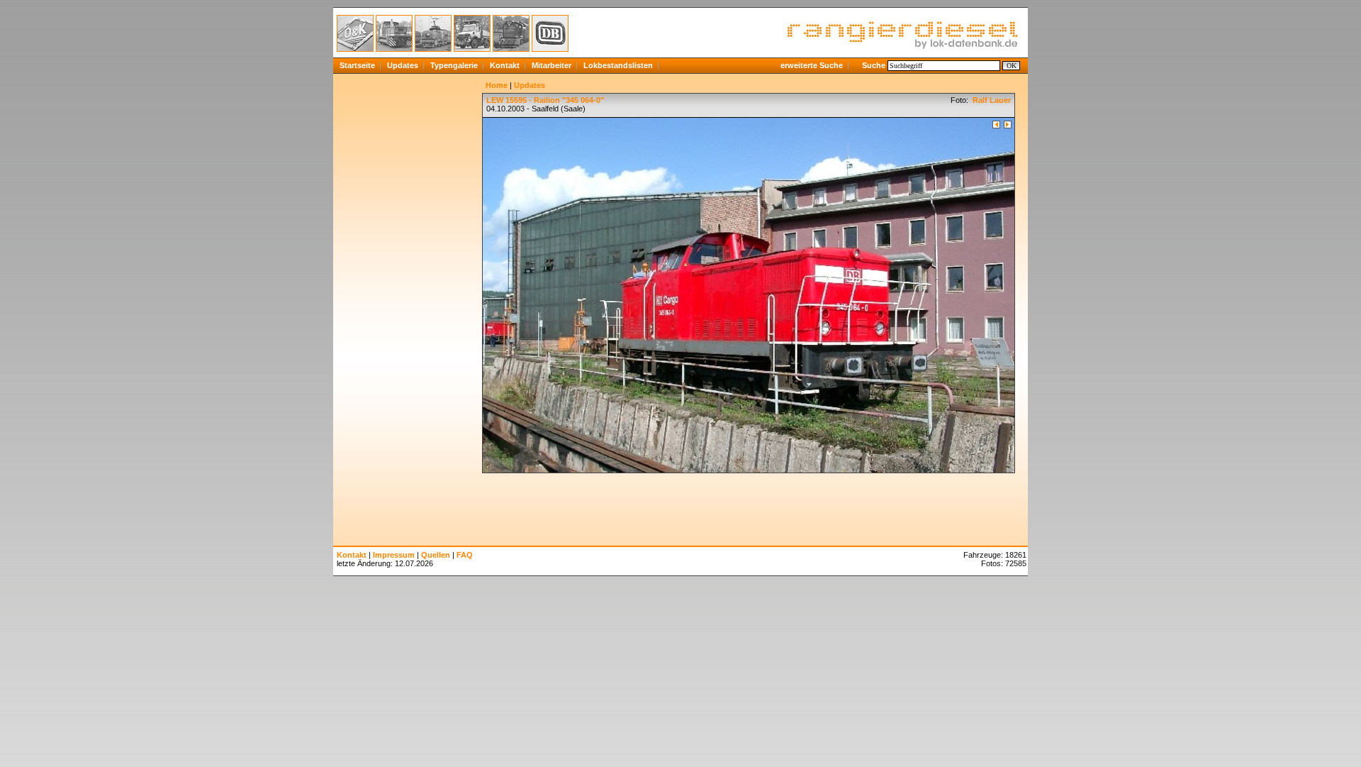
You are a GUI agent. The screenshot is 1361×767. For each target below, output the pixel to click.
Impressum (394, 555)
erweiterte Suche (811, 65)
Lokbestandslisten (618, 65)
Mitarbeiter (551, 65)
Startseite (357, 65)
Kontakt (505, 65)
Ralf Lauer (990, 100)
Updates (402, 65)
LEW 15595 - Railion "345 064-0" (545, 100)
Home (497, 85)
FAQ (465, 555)
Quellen (435, 555)
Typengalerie (454, 65)
